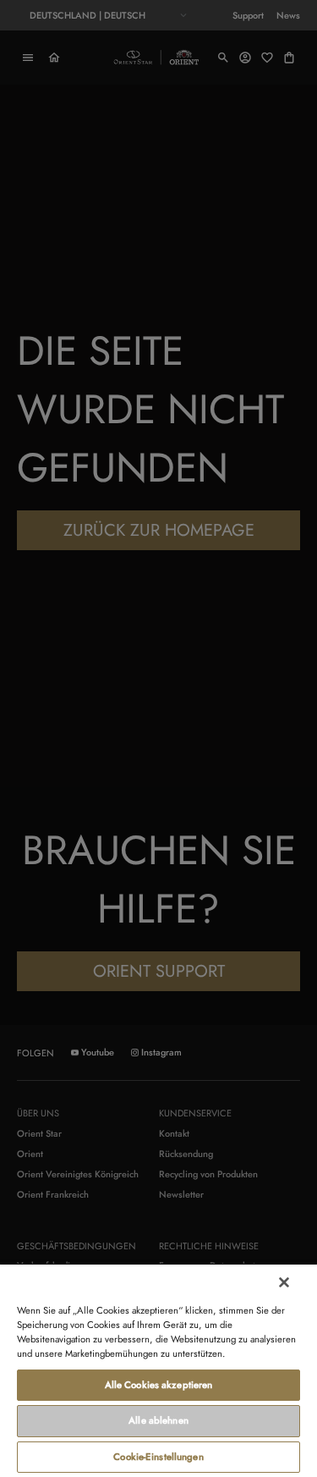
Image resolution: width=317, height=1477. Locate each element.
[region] (158, 1370)
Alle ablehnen (158, 1420)
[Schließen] (284, 1282)
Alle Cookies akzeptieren (159, 1385)
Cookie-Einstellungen (158, 1456)
